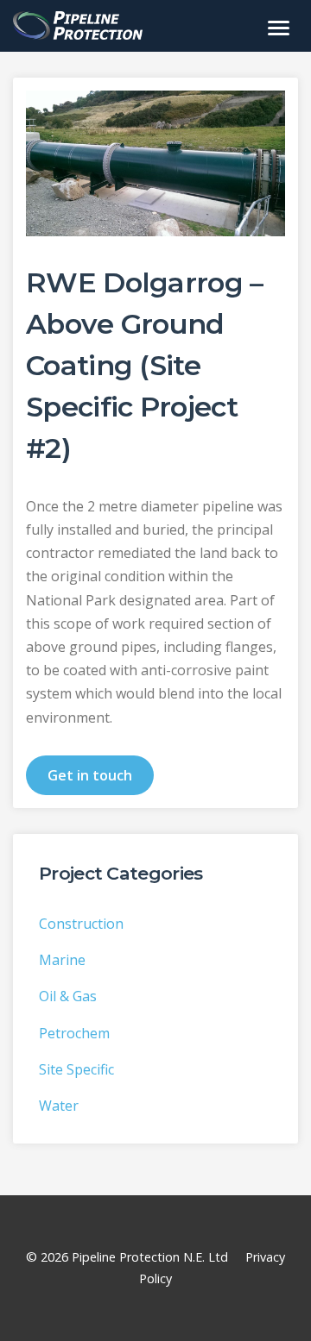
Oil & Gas (68, 996)
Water (59, 1105)
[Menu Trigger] (278, 27)
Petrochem (74, 1033)
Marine (62, 959)
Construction (81, 923)
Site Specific (76, 1069)
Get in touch (90, 775)
